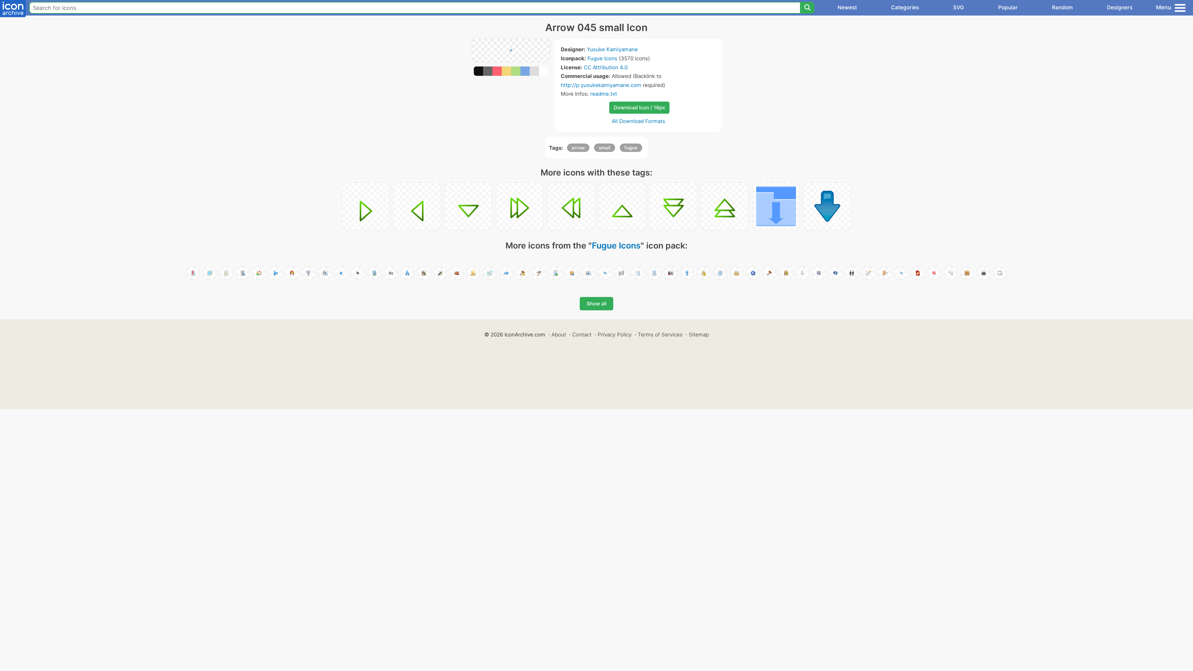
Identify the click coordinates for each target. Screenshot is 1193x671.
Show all (596, 303)
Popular (1008, 7)
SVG (958, 7)
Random (1062, 7)
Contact (582, 334)
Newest (847, 7)
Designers (1119, 7)
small (604, 148)
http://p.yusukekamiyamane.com (601, 85)
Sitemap (699, 334)
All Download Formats (638, 121)
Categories (905, 7)
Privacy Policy (615, 334)
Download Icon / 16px (639, 107)
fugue (631, 148)
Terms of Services (660, 334)
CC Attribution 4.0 (606, 67)
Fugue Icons (602, 58)
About (558, 334)
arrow (578, 148)
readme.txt (603, 94)
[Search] (807, 8)
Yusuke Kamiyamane (612, 49)
